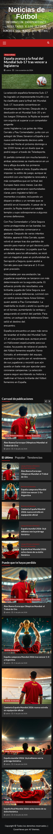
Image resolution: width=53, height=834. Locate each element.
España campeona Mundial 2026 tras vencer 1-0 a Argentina (33, 492)
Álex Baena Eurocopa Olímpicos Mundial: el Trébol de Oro (34, 474)
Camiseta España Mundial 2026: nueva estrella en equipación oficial (33, 512)
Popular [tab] (20, 457)
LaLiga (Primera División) (14, 436)
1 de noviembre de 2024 (24, 70)
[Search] (48, 42)
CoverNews (18, 829)
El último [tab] (7, 457)
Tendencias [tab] (34, 457)
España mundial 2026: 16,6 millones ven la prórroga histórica (33, 531)
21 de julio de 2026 (20, 449)
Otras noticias (10, 55)
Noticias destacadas (32, 436)
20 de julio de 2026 (20, 815)
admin (8, 70)
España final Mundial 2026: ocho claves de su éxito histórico (33, 552)
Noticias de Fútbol (26, 13)
